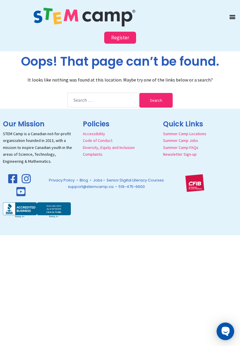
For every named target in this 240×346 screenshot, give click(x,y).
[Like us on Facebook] (13, 179)
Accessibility (94, 133)
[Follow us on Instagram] (26, 179)
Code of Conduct (97, 140)
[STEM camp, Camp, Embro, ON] (37, 209)
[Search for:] (102, 100)
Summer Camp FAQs (180, 147)
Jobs (97, 180)
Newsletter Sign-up (180, 154)
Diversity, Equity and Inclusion (109, 147)
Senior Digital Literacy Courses (135, 180)
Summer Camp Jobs (180, 140)
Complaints (92, 154)
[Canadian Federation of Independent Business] (195, 183)
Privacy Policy (62, 180)
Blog (84, 180)
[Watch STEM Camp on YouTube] (21, 191)
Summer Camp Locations (184, 133)
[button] (232, 16)
